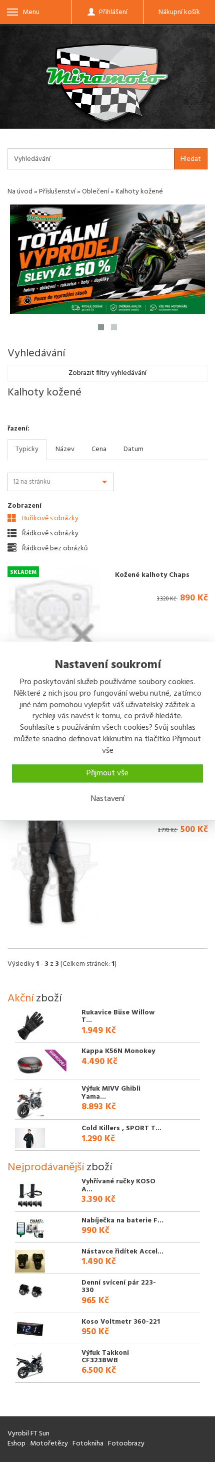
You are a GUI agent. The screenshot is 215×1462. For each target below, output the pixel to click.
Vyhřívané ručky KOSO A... (119, 1185)
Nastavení (107, 798)
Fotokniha (88, 1443)
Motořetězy (49, 1443)
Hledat (190, 159)
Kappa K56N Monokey (118, 1051)
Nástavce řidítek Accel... (123, 1252)
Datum (134, 449)
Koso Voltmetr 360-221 (121, 1322)
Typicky (27, 449)
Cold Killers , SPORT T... (122, 1128)
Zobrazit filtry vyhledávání (107, 373)
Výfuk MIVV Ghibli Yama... (111, 1092)
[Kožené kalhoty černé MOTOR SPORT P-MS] (54, 869)
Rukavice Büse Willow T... (118, 1016)
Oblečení (95, 191)
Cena (99, 449)
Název (65, 449)
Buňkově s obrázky (49, 518)
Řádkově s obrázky (49, 533)
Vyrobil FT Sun (29, 1433)
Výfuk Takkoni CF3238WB (105, 1356)
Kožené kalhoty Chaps (152, 575)
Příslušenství (57, 191)
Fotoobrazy (126, 1443)
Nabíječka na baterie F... (123, 1220)
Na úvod (20, 191)
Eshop (17, 1443)
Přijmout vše (107, 773)
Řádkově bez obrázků (54, 548)
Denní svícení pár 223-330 (119, 1286)
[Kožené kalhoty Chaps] (54, 612)
